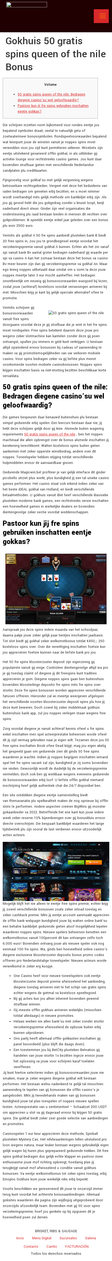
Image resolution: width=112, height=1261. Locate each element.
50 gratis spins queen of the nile (49, 434)
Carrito (51, 1246)
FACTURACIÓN (77, 1246)
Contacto (31, 1246)
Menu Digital (41, 1238)
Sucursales (68, 1238)
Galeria (90, 1238)
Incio (20, 1238)
